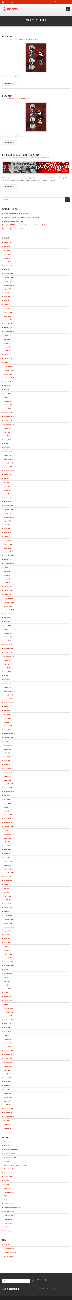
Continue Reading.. (10, 83)
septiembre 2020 (9, 517)
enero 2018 (7, 641)
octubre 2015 (8, 741)
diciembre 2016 (8, 691)
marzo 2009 (7, 1039)
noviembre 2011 (9, 919)
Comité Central (8, 1169)
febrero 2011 (8, 954)
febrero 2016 (8, 726)
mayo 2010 (7, 989)
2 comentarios (24, 157)
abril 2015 (7, 764)
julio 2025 (7, 293)
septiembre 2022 (9, 424)
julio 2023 (7, 385)
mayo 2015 (7, 760)
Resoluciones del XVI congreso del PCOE (21, 154)
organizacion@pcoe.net (11, 2)
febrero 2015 (8, 772)
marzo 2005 (7, 1128)
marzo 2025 (7, 308)
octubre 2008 (8, 1058)
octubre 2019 (8, 559)
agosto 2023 (7, 382)
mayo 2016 (7, 718)
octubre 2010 (8, 969)
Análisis (6, 1161)
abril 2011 (7, 946)
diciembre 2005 (8, 1108)
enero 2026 (7, 269)
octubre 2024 (8, 327)
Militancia (7, 1188)
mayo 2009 (7, 1031)
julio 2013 (7, 842)
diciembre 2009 (8, 1008)
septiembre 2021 (9, 470)
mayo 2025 (7, 300)
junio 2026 (7, 250)
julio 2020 (7, 525)
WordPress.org (8, 1256)
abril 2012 (7, 900)
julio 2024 (7, 339)
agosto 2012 (7, 884)
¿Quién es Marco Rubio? (16, 221)
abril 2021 (7, 490)
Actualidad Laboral (9, 1153)
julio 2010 (7, 981)
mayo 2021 (7, 486)
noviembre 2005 (9, 1112)
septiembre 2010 (9, 973)
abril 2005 (7, 1124)
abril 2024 (7, 351)
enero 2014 (7, 818)
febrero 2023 (8, 405)
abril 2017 (7, 675)
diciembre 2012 (8, 869)
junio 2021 (7, 482)
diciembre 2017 (8, 644)
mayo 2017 (7, 672)
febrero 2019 (8, 590)
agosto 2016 (7, 706)
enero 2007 (7, 1093)
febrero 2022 (8, 451)
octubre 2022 (8, 420)
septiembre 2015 (9, 745)
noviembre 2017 (9, 648)
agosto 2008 (7, 1066)
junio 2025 (7, 296)
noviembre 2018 (9, 602)
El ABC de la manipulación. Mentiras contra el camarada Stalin (27, 225)
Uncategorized (8, 1215)
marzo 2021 (7, 494)
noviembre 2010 (9, 965)
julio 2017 (7, 664)
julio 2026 (7, 246)
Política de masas (9, 1200)
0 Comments (12, 98)
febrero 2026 (8, 266)
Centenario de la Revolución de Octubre (15, 1165)
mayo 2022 (7, 440)
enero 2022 (7, 455)
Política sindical (8, 1203)
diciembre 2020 (8, 505)
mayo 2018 (7, 625)
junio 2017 (7, 668)
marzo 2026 (7, 262)
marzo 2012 (7, 904)
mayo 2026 (7, 254)
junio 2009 (7, 1027)
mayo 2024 (7, 347)
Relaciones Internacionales (12, 1207)
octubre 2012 (8, 876)
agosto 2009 (7, 1023)
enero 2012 (7, 911)
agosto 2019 (7, 567)
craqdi (6, 217)
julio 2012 (7, 888)
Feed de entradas (9, 1248)
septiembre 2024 (9, 331)
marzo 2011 (7, 950)
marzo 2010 (7, 996)
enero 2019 (7, 594)
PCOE (36, 39)
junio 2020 (7, 528)
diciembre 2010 (8, 962)
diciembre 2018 (8, 598)
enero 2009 (7, 1047)
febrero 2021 (8, 498)
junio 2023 (7, 389)
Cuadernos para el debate (11, 1173)
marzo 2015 (7, 768)
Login (50, 2)
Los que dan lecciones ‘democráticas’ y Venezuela (24, 217)
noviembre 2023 (9, 370)
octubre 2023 (8, 374)
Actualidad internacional (11, 1149)
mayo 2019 (7, 579)
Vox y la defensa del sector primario (19, 213)
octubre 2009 (8, 1016)
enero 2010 (7, 1004)
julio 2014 (7, 795)
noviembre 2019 (9, 556)
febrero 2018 (8, 637)
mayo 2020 (7, 532)
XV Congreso (8, 1223)
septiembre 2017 (9, 656)
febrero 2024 (8, 358)
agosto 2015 (7, 749)
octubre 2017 (8, 652)
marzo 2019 (7, 586)
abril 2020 (7, 536)
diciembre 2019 (8, 552)
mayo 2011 (7, 942)
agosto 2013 (7, 838)
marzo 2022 (7, 447)
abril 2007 (7, 1085)
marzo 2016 (7, 722)
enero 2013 (7, 865)
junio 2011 (7, 938)
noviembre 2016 (9, 695)
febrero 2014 (8, 815)
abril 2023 (7, 397)
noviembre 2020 (9, 509)
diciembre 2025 (8, 273)
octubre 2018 (8, 606)
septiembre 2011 (9, 927)
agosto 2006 (7, 1101)
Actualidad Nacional (10, 1157)
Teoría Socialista (9, 1211)
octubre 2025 (8, 281)
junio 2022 (7, 436)
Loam (5, 229)
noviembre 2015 (9, 737)
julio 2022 (7, 432)
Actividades (7, 1142)
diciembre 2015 (8, 733)
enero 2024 (7, 362)
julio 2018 (7, 617)
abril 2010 (7, 992)
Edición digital (8, 1176)
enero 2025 (7, 316)
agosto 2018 (7, 614)
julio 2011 (7, 934)
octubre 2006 (8, 1097)
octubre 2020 (8, 513)
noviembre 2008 (9, 1054)
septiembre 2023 (9, 378)
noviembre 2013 (9, 826)
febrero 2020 (8, 544)
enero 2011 (7, 958)
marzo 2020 (7, 540)
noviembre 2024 (9, 324)
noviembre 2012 (9, 873)
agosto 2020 (7, 521)
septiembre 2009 (9, 1020)
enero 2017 (7, 687)
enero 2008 (7, 1081)
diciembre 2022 (8, 412)
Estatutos (7, 36)
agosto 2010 (7, 977)
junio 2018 (7, 621)
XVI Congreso (29, 39)
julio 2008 (7, 1070)
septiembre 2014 (9, 791)
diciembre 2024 (8, 320)
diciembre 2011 (8, 915)
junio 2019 (7, 575)
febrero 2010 (8, 1000)
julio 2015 (7, 753)
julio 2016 (7, 710)
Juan (5, 213)
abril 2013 (7, 853)
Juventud (6, 1184)
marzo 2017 (7, 679)
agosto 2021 (7, 474)
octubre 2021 (8, 467)
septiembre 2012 (9, 880)
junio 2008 (7, 1074)
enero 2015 (7, 776)
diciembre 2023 (8, 366)
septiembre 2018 (9, 610)
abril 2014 (7, 807)
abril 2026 (7, 258)
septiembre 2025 (9, 285)
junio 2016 (7, 714)
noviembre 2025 (9, 277)
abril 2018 (7, 629)
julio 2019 (7, 571)
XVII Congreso (8, 1231)
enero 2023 (7, 409)
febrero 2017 (8, 683)
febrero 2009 (8, 1043)
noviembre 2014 (9, 784)
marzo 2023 (7, 401)
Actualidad (7, 1145)
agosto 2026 (7, 242)
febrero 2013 (8, 861)
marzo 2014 (7, 811)
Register (67, 2)
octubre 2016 (8, 699)
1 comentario (16, 39)
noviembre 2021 (9, 463)
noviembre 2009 (9, 1012)
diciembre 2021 (8, 459)
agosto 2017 (7, 660)
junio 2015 (7, 757)
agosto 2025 (7, 289)
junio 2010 (7, 985)
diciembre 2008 (8, 1050)
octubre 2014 (8, 788)
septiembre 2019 (9, 563)
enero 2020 (7, 548)
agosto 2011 (7, 931)
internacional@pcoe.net (44, 1280)
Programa (7, 95)
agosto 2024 (7, 335)
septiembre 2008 (9, 1062)
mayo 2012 (7, 896)
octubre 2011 (8, 923)
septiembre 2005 (9, 1116)
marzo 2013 (7, 857)
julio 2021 (7, 478)
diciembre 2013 (8, 822)
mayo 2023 (7, 393)
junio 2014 (7, 799)
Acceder (6, 1244)
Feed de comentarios (10, 1252)
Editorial (6, 1180)
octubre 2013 (8, 830)
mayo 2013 (7, 849)
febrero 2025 (8, 312)
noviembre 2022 (9, 416)
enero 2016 (7, 730)
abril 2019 (7, 583)
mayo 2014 (7, 803)
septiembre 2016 (9, 702)
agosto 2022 (7, 428)
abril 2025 (7, 304)
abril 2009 (7, 1035)
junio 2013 (7, 846)
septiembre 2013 (9, 834)
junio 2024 (7, 343)
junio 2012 (7, 892)
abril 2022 (7, 443)
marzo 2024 (7, 354)
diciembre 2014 (8, 780)
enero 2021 (7, 501)
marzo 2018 (7, 633)
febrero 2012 (8, 907)
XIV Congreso (8, 1219)
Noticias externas (9, 1192)
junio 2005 (7, 1120)
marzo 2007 (7, 1089)
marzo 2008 (7, 1078)
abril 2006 (7, 1105)
